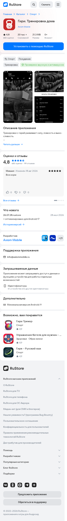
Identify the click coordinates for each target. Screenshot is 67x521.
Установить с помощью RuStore (34, 46)
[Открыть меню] (58, 4)
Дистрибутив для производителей (22, 442)
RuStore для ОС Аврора (16, 403)
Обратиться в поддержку (32, 502)
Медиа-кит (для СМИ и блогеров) (21, 409)
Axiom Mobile (24, 26)
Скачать (45, 4)
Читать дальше (11, 144)
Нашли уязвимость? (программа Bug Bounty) (28, 414)
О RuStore (8, 385)
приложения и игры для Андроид (21, 514)
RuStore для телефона (15, 397)
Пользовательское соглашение (20, 420)
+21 (61, 238)
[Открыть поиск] (33, 4)
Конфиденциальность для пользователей (26, 426)
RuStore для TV (11, 391)
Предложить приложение (32, 494)
